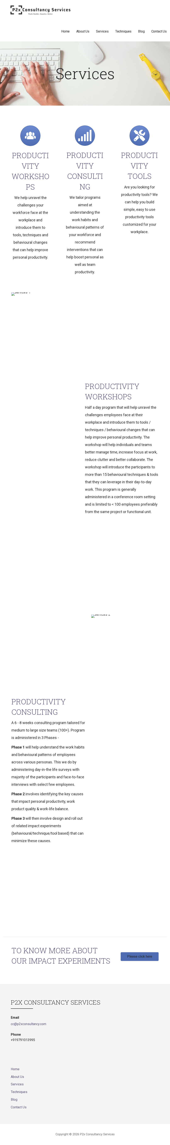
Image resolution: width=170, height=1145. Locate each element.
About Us (82, 31)
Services (102, 31)
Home (65, 31)
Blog (141, 31)
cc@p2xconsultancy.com (28, 1024)
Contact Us (159, 31)
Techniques (123, 31)
